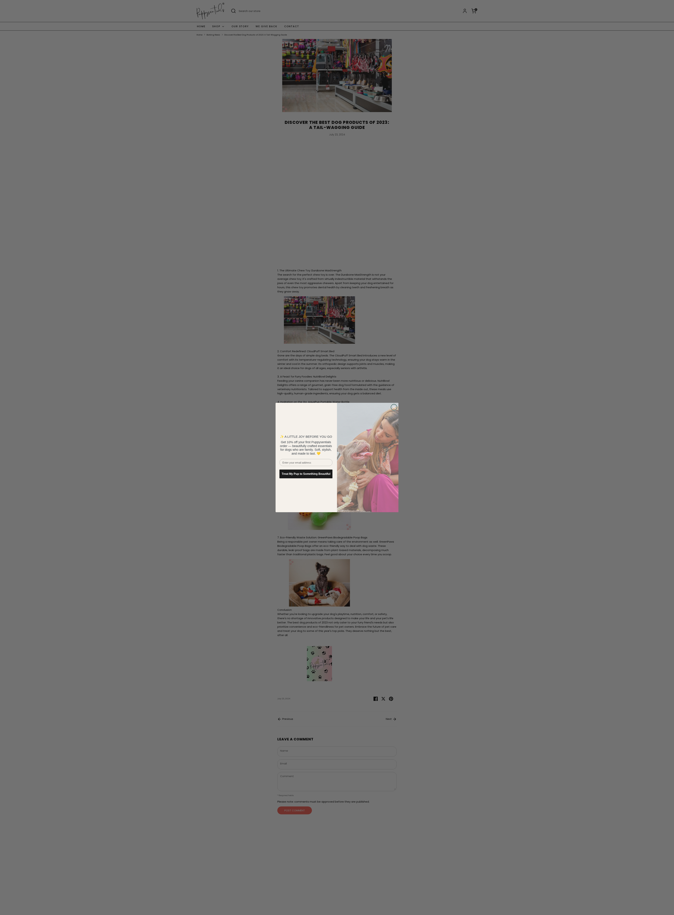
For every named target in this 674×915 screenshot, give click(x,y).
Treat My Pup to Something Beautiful (306, 473)
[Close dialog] (394, 407)
